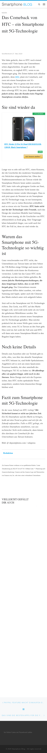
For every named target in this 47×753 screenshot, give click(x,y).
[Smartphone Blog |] (17, 4)
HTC (17, 77)
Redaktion (8, 453)
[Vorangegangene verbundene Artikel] (36, 506)
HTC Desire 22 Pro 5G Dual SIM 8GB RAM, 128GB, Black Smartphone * (22, 145)
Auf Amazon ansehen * (33, 156)
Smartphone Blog (18, 749)
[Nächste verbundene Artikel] (42, 506)
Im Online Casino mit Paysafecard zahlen (18, 732)
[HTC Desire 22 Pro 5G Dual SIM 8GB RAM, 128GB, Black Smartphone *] (23, 129)
